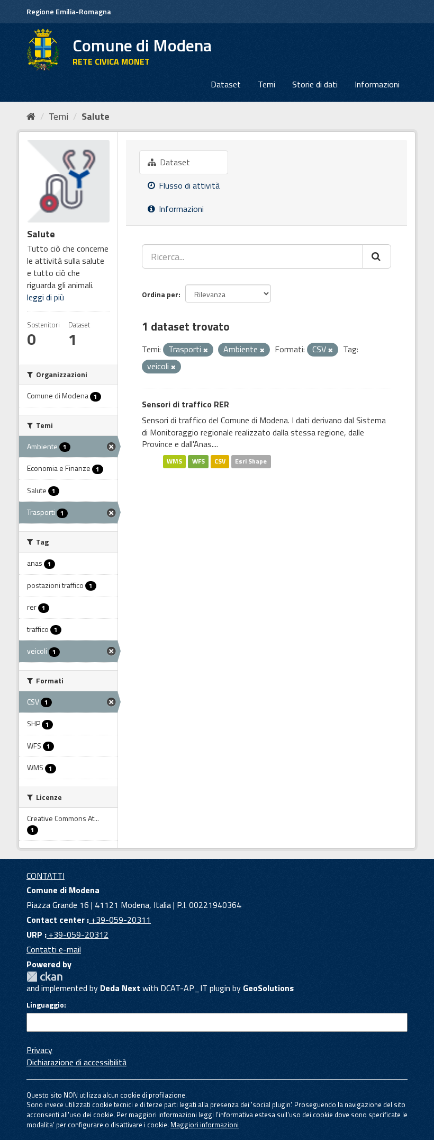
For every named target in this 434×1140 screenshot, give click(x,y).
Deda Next (120, 988)
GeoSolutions (268, 988)
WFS (198, 461)
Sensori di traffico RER (185, 404)
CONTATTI (45, 875)
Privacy (39, 1050)
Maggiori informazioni (204, 1124)
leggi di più (45, 297)
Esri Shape (251, 461)
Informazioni (377, 84)
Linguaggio (45, 1005)
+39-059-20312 (77, 934)
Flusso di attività (188, 185)
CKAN (44, 976)
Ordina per (160, 294)
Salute (96, 116)
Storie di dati (315, 84)
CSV (219, 461)
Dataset (226, 84)
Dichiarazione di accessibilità (76, 1062)
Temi (266, 84)
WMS (174, 461)
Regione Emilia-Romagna (68, 11)
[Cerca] (377, 256)
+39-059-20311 (120, 919)
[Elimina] (205, 350)
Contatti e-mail (53, 949)
